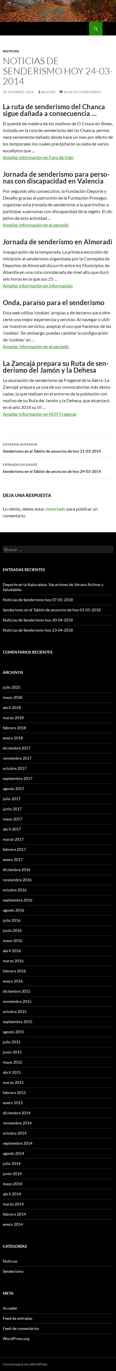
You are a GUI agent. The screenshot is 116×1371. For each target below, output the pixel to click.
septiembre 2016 (17, 900)
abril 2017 (12, 829)
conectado (55, 508)
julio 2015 (12, 1041)
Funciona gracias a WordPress (25, 1364)
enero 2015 (13, 1102)
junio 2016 (12, 930)
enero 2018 (13, 737)
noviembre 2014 (17, 1122)
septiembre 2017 (17, 778)
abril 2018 (12, 707)
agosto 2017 (13, 788)
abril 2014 (12, 1193)
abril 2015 (12, 1072)
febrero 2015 (14, 1092)
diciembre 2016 (16, 869)
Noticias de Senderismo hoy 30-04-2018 (38, 620)
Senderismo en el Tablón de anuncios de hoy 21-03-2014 (52, 447)
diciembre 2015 (16, 991)
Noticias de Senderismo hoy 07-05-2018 (38, 599)
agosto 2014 (13, 1153)
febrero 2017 (14, 849)
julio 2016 (12, 920)
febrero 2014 (14, 1214)
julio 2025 (12, 687)
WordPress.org (16, 1338)
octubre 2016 (14, 889)
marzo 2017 (13, 839)
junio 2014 (12, 1173)
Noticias (11, 51)
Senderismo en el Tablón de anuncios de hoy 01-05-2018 (52, 609)
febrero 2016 (14, 971)
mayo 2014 (12, 1183)
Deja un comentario (82, 92)
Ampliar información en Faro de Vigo (38, 157)
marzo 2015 (13, 1082)
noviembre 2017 (17, 758)
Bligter (48, 92)
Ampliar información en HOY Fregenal (39, 414)
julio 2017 (12, 798)
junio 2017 (12, 808)
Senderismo (13, 1271)
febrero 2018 (14, 727)
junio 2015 (12, 1052)
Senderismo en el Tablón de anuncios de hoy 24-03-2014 (52, 468)
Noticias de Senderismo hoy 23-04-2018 (38, 630)
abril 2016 (12, 950)
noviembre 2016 (17, 879)
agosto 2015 (13, 1031)
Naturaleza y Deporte (27, 29)
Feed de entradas (17, 1318)
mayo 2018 (12, 697)
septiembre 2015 (17, 1021)
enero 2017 (13, 859)
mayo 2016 (12, 940)
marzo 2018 (13, 717)
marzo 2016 (13, 960)
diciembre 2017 (16, 748)
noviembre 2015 (17, 1001)
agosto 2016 (13, 910)
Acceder (10, 1308)
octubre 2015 (14, 1011)
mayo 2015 (12, 1062)
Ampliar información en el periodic (36, 224)
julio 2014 (12, 1163)
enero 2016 (13, 981)
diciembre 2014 (16, 1112)
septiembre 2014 (17, 1143)
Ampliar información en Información (38, 285)
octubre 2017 (14, 768)
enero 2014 (13, 1224)
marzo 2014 (13, 1204)
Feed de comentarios (21, 1328)
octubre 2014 (14, 1133)
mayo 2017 (12, 819)
